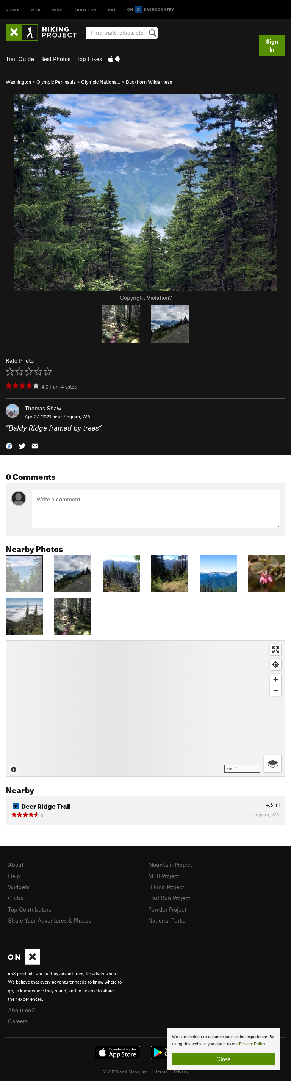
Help (14, 876)
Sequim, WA (77, 417)
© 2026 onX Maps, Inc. (126, 1071)
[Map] (145, 708)
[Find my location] (275, 664)
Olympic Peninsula (56, 82)
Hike (57, 9)
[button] (9, 445)
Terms (161, 1071)
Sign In (272, 45)
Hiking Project (166, 887)
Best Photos (55, 58)
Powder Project (167, 909)
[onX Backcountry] (151, 9)
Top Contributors (29, 909)
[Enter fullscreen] (275, 649)
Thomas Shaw (43, 408)
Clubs (15, 898)
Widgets (19, 887)
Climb (13, 9)
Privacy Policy (252, 1044)
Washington (18, 82)
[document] (223, 1049)
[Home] (45, 32)
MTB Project (163, 876)
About (15, 864)
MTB (36, 9)
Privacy (181, 1071)
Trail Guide (20, 58)
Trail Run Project (169, 898)
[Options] (272, 763)
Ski (112, 9)
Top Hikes (89, 58)
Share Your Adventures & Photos (49, 920)
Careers (18, 1021)
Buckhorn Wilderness (149, 82)
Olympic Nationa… (100, 82)
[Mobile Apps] (114, 58)
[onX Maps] (24, 962)
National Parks (166, 920)
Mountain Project (170, 864)
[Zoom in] (275, 679)
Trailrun (85, 9)
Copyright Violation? (146, 297)
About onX (21, 1010)
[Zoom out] (275, 690)
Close (223, 1059)
